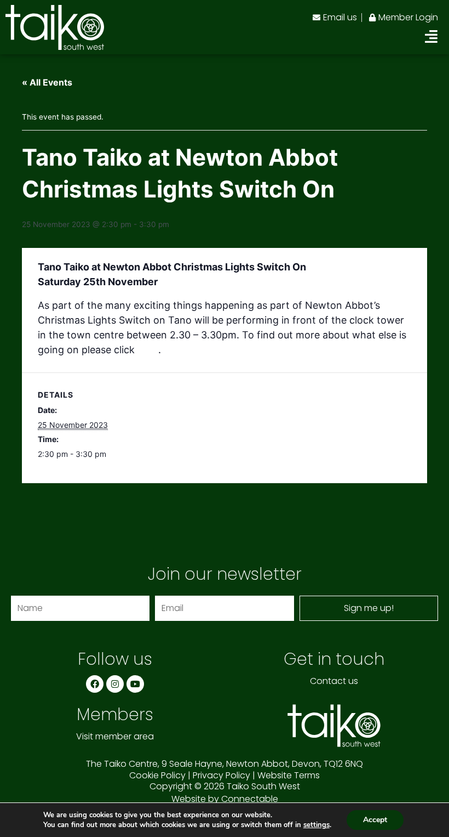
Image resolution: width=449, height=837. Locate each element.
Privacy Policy (221, 775)
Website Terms (288, 775)
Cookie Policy (157, 775)
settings (316, 825)
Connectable (249, 799)
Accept (375, 820)
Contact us (334, 681)
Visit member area (115, 736)
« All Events (47, 82)
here (147, 349)
